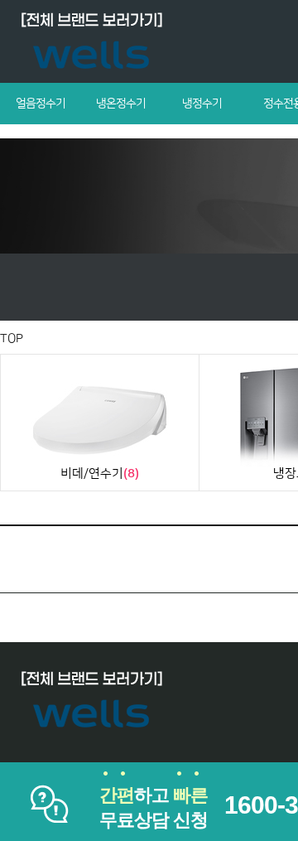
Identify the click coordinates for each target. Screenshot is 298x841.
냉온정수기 (121, 103)
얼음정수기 (40, 103)
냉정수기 (202, 103)
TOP (11, 338)
